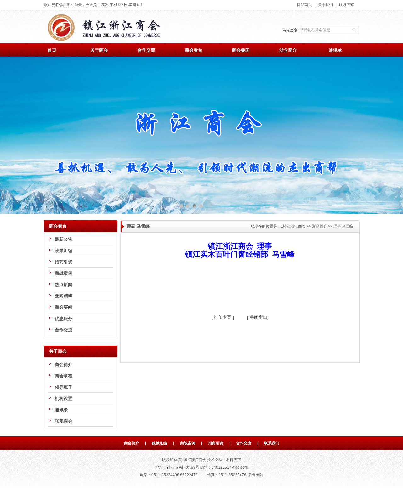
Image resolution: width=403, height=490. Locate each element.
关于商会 (99, 50)
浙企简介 (288, 50)
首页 (52, 50)
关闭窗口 (257, 317)
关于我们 (325, 5)
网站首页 (304, 5)
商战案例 (63, 273)
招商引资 (63, 261)
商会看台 (193, 50)
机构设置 (63, 398)
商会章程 (63, 375)
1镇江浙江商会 (293, 226)
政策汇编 (63, 250)
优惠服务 (63, 318)
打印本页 (222, 317)
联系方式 (346, 5)
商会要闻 (241, 50)
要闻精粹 (63, 295)
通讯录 (335, 50)
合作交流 (146, 50)
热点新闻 (63, 284)
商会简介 (63, 364)
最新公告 (63, 239)
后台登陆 (255, 475)
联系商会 (63, 421)
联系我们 (271, 443)
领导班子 (63, 387)
